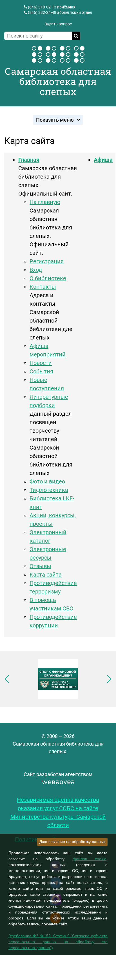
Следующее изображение (107, 679)
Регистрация (47, 261)
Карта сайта (46, 574)
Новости (41, 363)
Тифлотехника (49, 490)
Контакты (43, 286)
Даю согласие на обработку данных (72, 841)
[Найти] (76, 36)
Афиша (103, 159)
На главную (45, 202)
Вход (36, 269)
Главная (28, 159)
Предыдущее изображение (8, 679)
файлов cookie (90, 859)
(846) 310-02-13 (42, 7)
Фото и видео (47, 481)
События (41, 371)
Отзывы (40, 566)
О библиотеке (48, 278)
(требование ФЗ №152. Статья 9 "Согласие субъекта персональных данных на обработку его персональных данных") (58, 942)
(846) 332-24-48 (42, 12)
